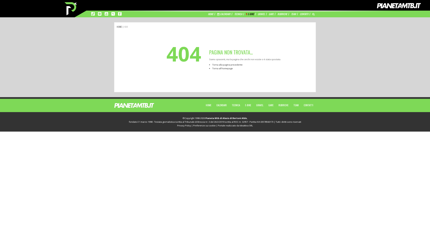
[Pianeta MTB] (140, 105)
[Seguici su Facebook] (120, 13)
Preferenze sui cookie (204, 125)
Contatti (308, 105)
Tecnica (236, 105)
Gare (270, 105)
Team (296, 105)
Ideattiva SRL (246, 125)
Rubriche (283, 105)
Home (208, 105)
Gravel (259, 105)
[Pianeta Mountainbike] (71, 8)
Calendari (221, 105)
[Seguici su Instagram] (100, 13)
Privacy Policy (184, 125)
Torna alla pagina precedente (227, 64)
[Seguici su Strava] (113, 13)
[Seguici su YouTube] (106, 13)
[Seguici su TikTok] (93, 13)
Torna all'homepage (222, 68)
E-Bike (248, 105)
